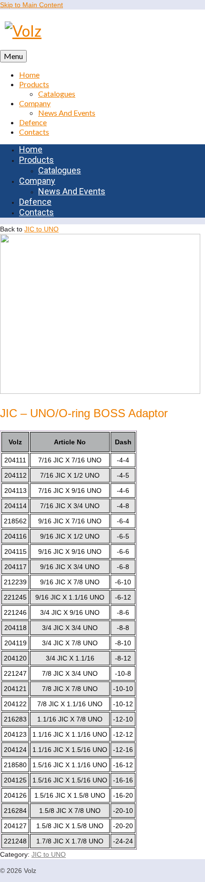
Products (34, 84)
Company (35, 103)
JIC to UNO (41, 229)
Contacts (34, 131)
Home (29, 74)
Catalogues (56, 93)
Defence (33, 122)
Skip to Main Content (31, 5)
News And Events (66, 112)
